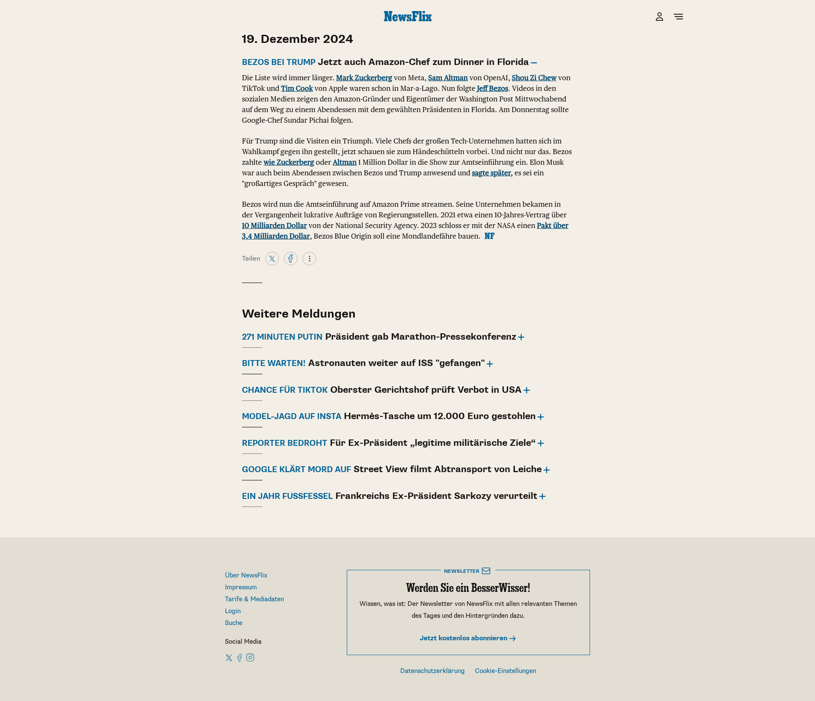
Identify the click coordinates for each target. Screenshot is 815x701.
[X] (272, 258)
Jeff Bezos (492, 88)
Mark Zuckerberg (364, 77)
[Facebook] (291, 258)
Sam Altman (448, 77)
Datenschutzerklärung (432, 671)
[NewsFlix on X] (229, 657)
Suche (233, 623)
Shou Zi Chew (534, 77)
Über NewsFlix (246, 575)
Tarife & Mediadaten (254, 599)
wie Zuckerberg (289, 162)
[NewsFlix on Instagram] (250, 657)
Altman (345, 162)
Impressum (241, 587)
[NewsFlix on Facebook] (240, 657)
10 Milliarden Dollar (274, 225)
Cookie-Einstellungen (505, 671)
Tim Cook (297, 88)
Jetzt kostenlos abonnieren (464, 638)
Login (233, 611)
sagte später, (492, 173)
